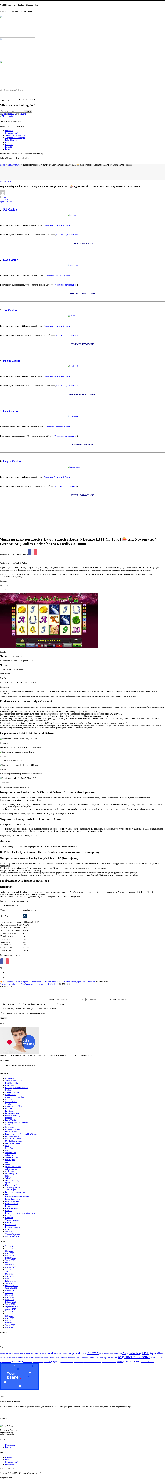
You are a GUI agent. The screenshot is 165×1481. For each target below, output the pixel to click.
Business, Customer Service (16, 1088)
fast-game (9, 1111)
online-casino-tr (11, 1157)
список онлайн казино (147, 1362)
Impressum (9, 1447)
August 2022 (10, 1267)
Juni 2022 (9, 1272)
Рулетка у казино (12, 1227)
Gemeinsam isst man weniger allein (63, 1353)
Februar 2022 (10, 1281)
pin (6, 1162)
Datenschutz (10, 1445)
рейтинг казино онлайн (109, 1362)
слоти (127, 1361)
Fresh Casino (11, 360)
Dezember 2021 (11, 1286)
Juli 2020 (9, 1311)
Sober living (10, 1178)
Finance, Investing (12, 1115)
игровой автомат (157, 1357)
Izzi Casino (10, 411)
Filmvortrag (42, 1353)
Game (7, 1125)
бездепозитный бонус (134, 1357)
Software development (14, 1180)
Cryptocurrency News (14, 1106)
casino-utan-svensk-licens (15, 1097)
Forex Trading (11, 1120)
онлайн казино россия (81, 1362)
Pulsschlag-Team (12, 1464)
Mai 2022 (9, 1274)
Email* (82, 999)
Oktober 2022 (10, 1265)
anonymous (10, 1078)
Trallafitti (91, 1357)
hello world (9, 1127)
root (4, 197)
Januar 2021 (10, 1304)
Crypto (8, 1104)
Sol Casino (10, 209)
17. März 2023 (6, 181)
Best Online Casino (13, 1083)
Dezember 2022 (11, 1262)
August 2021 (10, 1290)
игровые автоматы (5, 1362)
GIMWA (84, 1353)
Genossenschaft (11, 1462)
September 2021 (11, 1288)
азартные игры (110, 1357)
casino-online (10, 1095)
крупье (55, 1361)
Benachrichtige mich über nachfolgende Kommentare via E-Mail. (29, 1009)
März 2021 (9, 1299)
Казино (8, 1211)
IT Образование (12, 1136)
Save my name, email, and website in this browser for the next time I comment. (35, 1004)
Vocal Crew (98, 1357)
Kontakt (8, 1457)
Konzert (93, 1353)
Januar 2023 (10, 1260)
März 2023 (9, 1255)
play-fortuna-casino (13, 1166)
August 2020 (10, 1309)
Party (125, 1353)
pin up (7, 1164)
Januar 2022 (10, 1283)
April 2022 (9, 1276)
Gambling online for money (16, 1122)
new (7, 1146)
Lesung (101, 1353)
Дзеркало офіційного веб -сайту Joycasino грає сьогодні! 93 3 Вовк (29, 984)
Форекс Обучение (13, 1236)
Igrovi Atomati (13, 165)
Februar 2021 (10, 1302)
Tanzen (52, 1357)
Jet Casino (10, 310)
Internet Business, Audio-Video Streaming (22, 1134)
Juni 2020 (9, 1313)
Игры (7, 1206)
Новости (9, 1217)
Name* (52, 999)
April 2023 (9, 1253)
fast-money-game (12, 1113)
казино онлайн (27, 1362)
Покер (8, 1222)
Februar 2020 (10, 1323)
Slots (7, 1176)
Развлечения (10, 1224)
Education (9, 1108)
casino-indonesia (12, 1092)
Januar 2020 (10, 1325)
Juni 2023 (9, 1248)
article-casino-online (13, 1081)
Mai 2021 (9, 1295)
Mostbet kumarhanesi (14, 1141)
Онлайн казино (12, 1220)
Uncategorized (11, 1185)
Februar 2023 (10, 1258)
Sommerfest (38, 1357)
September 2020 (11, 1306)
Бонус (7, 1194)
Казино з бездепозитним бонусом (20, 1213)
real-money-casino (12, 1173)
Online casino (10, 1153)
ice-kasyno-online (12, 1129)
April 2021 (9, 1297)
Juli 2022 (9, 1269)
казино (17, 1361)
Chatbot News (11, 1101)
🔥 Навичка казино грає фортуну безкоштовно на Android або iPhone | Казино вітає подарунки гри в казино (48, 982)
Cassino (8, 1099)
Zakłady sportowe (12, 1187)
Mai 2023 (9, 1251)
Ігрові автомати (12, 1208)
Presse (7, 1460)
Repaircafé (155, 1353)
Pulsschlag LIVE (139, 1353)
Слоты (8, 1229)
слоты (136, 1361)
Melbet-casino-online (13, 1139)
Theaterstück (84, 1357)
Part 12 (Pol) (10, 1159)
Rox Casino (10, 260)
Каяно (8, 1215)
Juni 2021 (9, 1293)
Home (2, 165)
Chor (31, 1353)
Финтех (8, 1231)
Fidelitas (35, 1353)
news (7, 1150)
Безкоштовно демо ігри (15, 1192)
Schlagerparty (15, 1357)
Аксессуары (10, 1190)
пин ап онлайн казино (94, 1362)
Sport (7, 1183)
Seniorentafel (30, 1357)
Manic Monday (108, 1353)
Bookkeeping (10, 1085)
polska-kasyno (11, 1169)
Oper (120, 1353)
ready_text (9, 1171)
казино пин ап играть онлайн (42, 1362)
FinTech (8, 1118)
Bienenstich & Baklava (7, 1353)
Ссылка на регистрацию (67, 234)
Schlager (8, 1357)
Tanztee (57, 1357)
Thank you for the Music (72, 1357)
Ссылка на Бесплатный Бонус (57, 225)
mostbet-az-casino (12, 1143)
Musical (116, 1353)
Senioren (23, 1357)
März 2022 (9, 1279)
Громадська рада (12, 1201)
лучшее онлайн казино (66, 1362)
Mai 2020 (9, 1316)
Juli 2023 (9, 1246)
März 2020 (9, 1320)
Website (113, 999)
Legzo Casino (12, 461)
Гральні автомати (12, 1199)
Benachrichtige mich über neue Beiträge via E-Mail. (24, 1013)
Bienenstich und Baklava (21, 1353)
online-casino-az (11, 1155)
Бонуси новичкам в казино (17, 1197)
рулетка (120, 1362)
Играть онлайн (11, 1204)
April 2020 (9, 1318)
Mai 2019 (9, 1327)
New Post (9, 1148)
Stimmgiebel (46, 1357)
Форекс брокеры (12, 1234)
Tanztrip (62, 1357)
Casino (8, 1090)
